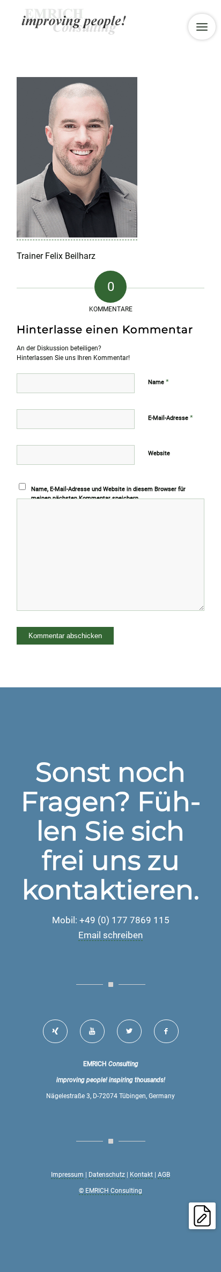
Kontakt (141, 1174)
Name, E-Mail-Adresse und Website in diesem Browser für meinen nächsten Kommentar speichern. (108, 494)
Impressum (67, 1174)
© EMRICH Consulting (110, 1190)
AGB (164, 1174)
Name (158, 382)
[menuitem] (202, 27)
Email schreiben (110, 935)
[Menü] (202, 27)
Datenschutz (107, 1174)
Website (159, 453)
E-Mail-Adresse (170, 417)
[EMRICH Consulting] (92, 21)
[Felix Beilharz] (77, 234)
